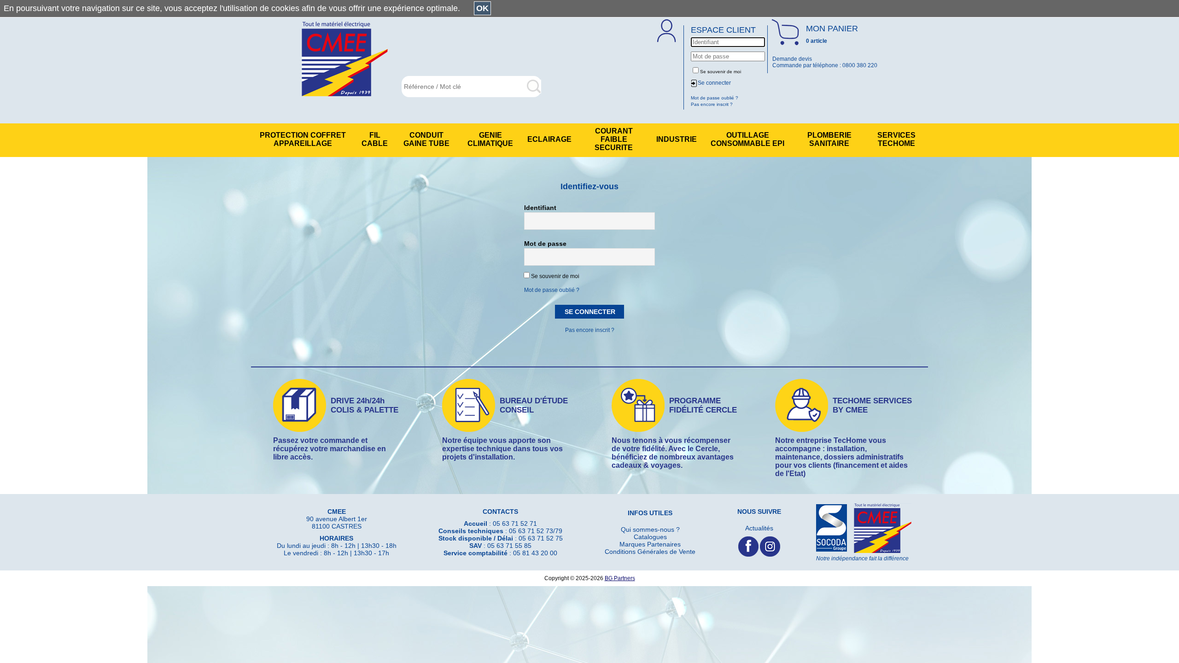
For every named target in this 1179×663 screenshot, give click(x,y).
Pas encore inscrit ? (589, 330)
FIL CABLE (375, 139)
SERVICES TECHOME (896, 139)
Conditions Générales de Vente (650, 551)
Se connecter (714, 83)
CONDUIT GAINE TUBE (426, 139)
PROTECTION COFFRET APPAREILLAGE (303, 139)
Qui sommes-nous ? (650, 529)
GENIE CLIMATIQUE (490, 139)
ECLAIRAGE (549, 139)
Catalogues (650, 537)
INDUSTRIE (676, 139)
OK (482, 8)
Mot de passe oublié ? (551, 290)
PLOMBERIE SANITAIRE (829, 139)
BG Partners (620, 578)
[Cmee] (345, 60)
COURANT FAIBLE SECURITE (614, 139)
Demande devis (792, 59)
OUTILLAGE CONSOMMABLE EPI (747, 139)
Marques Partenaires (650, 544)
